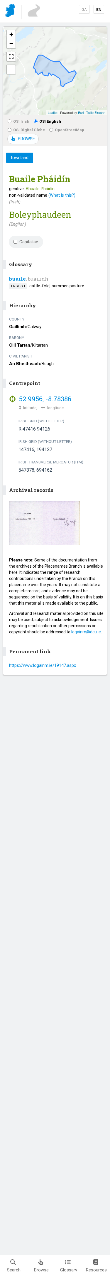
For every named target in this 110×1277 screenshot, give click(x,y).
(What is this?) (61, 195)
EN (98, 9)
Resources (96, 1270)
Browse (41, 1270)
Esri (81, 112)
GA (84, 9)
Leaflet (52, 112)
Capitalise (28, 241)
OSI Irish (21, 121)
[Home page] (10, 11)
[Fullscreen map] (11, 56)
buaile (17, 278)
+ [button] (11, 34)
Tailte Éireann (95, 112)
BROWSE (26, 138)
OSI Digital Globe (29, 129)
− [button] (11, 43)
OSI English (50, 121)
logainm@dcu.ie (86, 632)
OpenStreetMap (69, 129)
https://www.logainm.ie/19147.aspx (42, 665)
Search (14, 1270)
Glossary (68, 1270)
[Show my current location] (11, 69)
